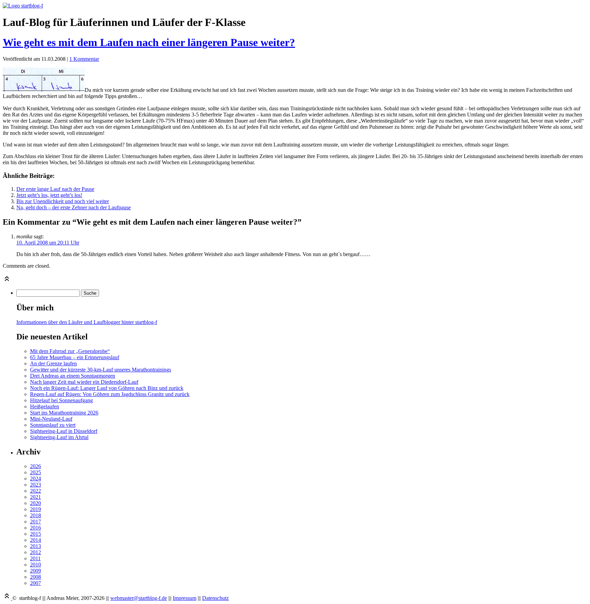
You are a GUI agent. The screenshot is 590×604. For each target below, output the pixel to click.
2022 (35, 491)
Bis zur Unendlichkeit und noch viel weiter (62, 201)
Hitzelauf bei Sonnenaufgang (61, 400)
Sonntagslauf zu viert (52, 425)
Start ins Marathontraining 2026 (64, 413)
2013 (35, 546)
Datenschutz (215, 598)
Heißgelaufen (44, 406)
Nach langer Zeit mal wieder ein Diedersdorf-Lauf (84, 382)
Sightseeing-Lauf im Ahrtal (59, 437)
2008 (35, 577)
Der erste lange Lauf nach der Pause (55, 189)
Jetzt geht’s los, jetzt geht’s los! (49, 195)
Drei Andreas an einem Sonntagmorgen (72, 376)
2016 (35, 528)
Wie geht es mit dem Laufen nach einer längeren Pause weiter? (149, 42)
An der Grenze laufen (53, 363)
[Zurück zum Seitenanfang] (7, 281)
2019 (35, 509)
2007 (35, 583)
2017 (35, 521)
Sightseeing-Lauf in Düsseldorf (63, 431)
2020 (35, 503)
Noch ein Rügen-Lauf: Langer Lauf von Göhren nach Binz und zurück (106, 388)
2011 (35, 558)
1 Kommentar (84, 59)
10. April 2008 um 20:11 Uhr (47, 242)
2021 (35, 497)
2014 (35, 540)
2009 (35, 571)
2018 (35, 515)
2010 (35, 564)
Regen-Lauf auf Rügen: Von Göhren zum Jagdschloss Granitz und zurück (109, 394)
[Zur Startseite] (23, 6)
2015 (35, 534)
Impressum (184, 598)
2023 (35, 485)
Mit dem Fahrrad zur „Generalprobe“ (70, 351)
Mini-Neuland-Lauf (51, 419)
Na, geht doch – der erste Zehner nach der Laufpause (73, 207)
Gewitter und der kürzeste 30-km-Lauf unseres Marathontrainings (100, 370)
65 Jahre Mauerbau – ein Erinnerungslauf (74, 357)
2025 (35, 472)
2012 (35, 552)
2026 (35, 466)
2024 (35, 478)
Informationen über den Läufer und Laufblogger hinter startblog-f (86, 322)
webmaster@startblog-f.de (138, 598)
